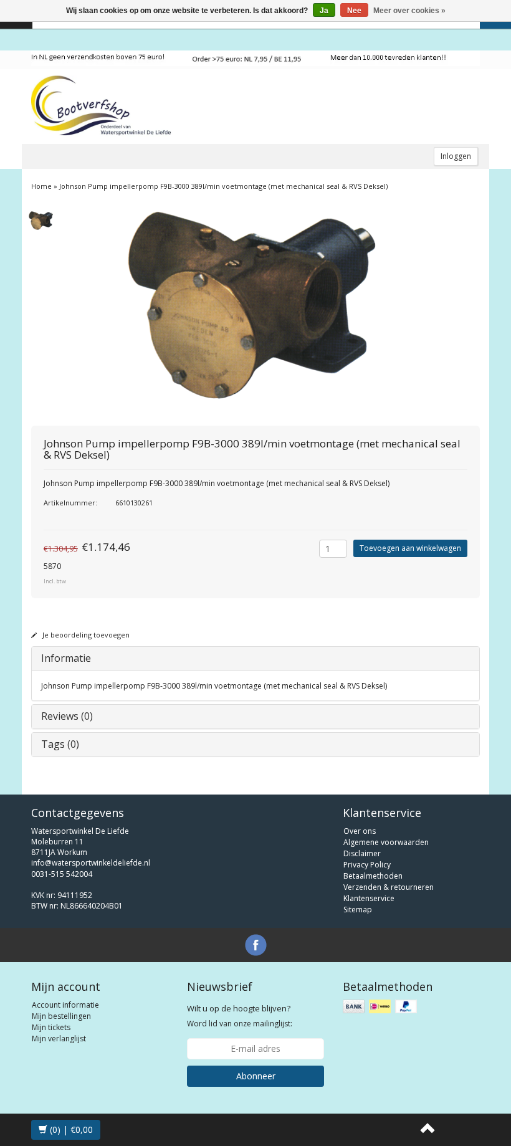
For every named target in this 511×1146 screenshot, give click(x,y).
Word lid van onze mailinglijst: (239, 1016)
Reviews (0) (67, 716)
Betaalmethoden (373, 876)
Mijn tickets (51, 1027)
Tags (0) (60, 744)
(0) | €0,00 (70, 1129)
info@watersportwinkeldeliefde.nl (90, 862)
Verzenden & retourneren (388, 887)
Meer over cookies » (409, 10)
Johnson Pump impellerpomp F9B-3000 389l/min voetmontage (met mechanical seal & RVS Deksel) (223, 186)
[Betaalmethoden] (381, 1006)
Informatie (66, 658)
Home (41, 186)
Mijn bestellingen (61, 1016)
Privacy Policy (367, 864)
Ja (324, 10)
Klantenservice (368, 898)
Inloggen (456, 156)
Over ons (359, 831)
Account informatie (65, 1005)
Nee (354, 10)
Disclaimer (362, 853)
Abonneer (255, 1076)
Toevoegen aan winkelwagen (410, 548)
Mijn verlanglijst (59, 1038)
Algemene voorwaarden (386, 842)
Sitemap (357, 909)
